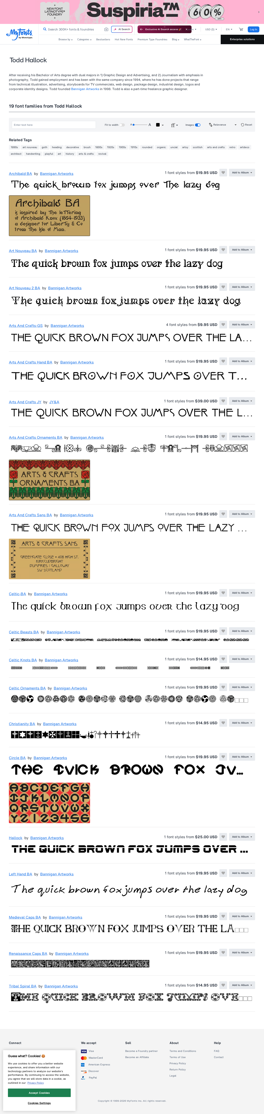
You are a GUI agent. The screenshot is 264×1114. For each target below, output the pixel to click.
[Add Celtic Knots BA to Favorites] (223, 659)
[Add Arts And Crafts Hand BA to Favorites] (223, 361)
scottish (198, 147)
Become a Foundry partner (141, 1051)
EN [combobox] (228, 29)
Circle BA (17, 757)
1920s (110, 147)
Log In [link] (253, 29)
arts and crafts (216, 147)
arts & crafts (86, 153)
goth (44, 147)
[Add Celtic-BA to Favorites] (223, 593)
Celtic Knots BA (23, 660)
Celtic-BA (17, 594)
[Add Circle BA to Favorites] (223, 757)
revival (102, 153)
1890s (14, 147)
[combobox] (87, 29)
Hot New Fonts (124, 39)
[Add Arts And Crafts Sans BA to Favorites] (223, 514)
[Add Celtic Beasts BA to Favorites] (223, 631)
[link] (44, 29)
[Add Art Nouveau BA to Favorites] (223, 250)
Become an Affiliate (137, 1057)
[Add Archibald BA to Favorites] (223, 172)
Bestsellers (103, 39)
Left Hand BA (20, 874)
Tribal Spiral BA (23, 986)
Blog (174, 39)
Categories (83, 39)
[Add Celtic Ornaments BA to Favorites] (223, 687)
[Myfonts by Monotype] (19, 34)
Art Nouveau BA (23, 250)
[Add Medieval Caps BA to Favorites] (223, 916)
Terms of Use (177, 1057)
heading (57, 147)
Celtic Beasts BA (24, 632)
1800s (98, 147)
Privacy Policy (177, 1063)
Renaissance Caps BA (28, 953)
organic (161, 147)
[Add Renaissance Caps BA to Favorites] (223, 952)
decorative (72, 147)
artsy (185, 147)
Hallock (15, 838)
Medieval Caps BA (25, 917)
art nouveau (30, 147)
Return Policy (177, 1069)
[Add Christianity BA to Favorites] (223, 723)
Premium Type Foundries (152, 39)
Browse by (64, 39)
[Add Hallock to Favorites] (223, 837)
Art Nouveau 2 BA (24, 288)
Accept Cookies (39, 1093)
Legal (172, 1075)
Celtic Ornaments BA (27, 688)
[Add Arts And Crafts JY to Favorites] (223, 401)
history (70, 153)
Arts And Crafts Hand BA (30, 362)
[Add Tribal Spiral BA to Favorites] (223, 985)
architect (16, 153)
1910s (134, 147)
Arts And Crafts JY (25, 402)
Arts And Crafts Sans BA (30, 515)
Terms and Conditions (182, 1051)
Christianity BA (22, 724)
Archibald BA (20, 173)
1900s (122, 147)
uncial (174, 147)
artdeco (244, 147)
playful (49, 153)
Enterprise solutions (242, 39)
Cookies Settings (39, 1103)
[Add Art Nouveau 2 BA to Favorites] (223, 287)
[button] (259, 11)
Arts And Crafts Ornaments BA (35, 437)
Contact (219, 1057)
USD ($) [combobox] (209, 29)
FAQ (216, 1051)
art (59, 153)
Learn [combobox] (190, 29)
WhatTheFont (191, 39)
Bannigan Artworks (85, 89)
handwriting (33, 153)
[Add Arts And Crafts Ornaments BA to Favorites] (223, 436)
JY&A (54, 402)
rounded (147, 147)
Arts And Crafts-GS (26, 325)
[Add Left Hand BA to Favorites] (223, 873)
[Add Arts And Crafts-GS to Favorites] (223, 324)
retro (232, 147)
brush (87, 147)
